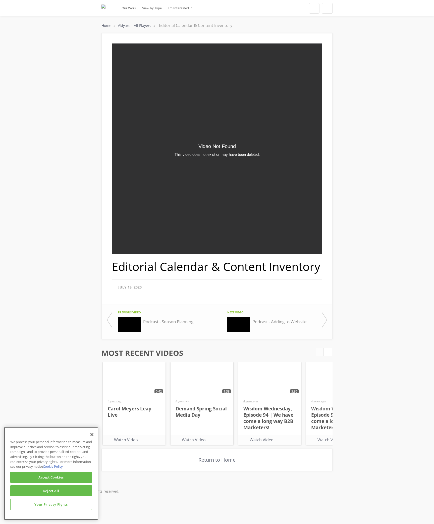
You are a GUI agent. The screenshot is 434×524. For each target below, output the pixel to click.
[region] (51, 473)
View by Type (152, 8)
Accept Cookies (51, 477)
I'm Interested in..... (182, 8)
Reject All (51, 491)
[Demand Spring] (103, 10)
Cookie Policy (53, 466)
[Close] (91, 434)
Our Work (129, 8)
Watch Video (126, 440)
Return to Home (217, 459)
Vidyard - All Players (135, 25)
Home (106, 25)
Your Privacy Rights (51, 504)
